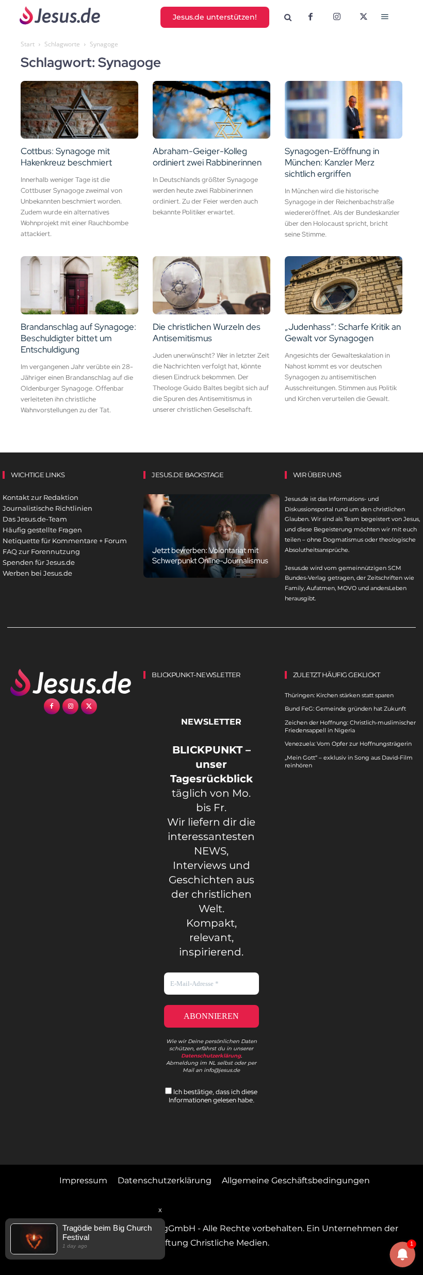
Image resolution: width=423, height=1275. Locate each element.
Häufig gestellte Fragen (42, 530)
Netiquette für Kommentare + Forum (65, 540)
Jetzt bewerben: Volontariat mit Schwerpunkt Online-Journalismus (210, 555)
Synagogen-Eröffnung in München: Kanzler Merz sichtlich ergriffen (332, 162)
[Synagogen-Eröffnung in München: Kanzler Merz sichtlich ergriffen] (343, 110)
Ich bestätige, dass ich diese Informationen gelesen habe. (213, 1095)
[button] (287, 17)
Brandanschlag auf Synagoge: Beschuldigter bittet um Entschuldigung (78, 338)
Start (28, 44)
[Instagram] (337, 17)
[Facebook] (310, 17)
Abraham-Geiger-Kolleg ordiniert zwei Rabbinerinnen (207, 156)
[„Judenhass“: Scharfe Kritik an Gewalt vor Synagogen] (343, 285)
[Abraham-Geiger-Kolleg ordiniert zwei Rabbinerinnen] (211, 110)
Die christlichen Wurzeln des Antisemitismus (207, 332)
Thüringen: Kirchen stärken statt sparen (339, 695)
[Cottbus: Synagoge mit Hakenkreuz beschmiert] (79, 110)
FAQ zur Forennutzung (41, 551)
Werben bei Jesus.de (37, 573)
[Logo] (70, 682)
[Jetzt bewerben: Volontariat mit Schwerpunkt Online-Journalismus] (211, 536)
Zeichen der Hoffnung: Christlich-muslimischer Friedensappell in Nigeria (350, 726)
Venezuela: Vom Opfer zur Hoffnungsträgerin (348, 743)
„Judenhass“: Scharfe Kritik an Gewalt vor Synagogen (343, 332)
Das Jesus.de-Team (35, 519)
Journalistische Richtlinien (47, 508)
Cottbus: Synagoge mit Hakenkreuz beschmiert (66, 156)
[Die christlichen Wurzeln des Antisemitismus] (211, 285)
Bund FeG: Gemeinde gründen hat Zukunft (345, 708)
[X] (364, 17)
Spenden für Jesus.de (39, 562)
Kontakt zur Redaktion (40, 497)
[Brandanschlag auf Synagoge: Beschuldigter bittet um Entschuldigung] (79, 285)
